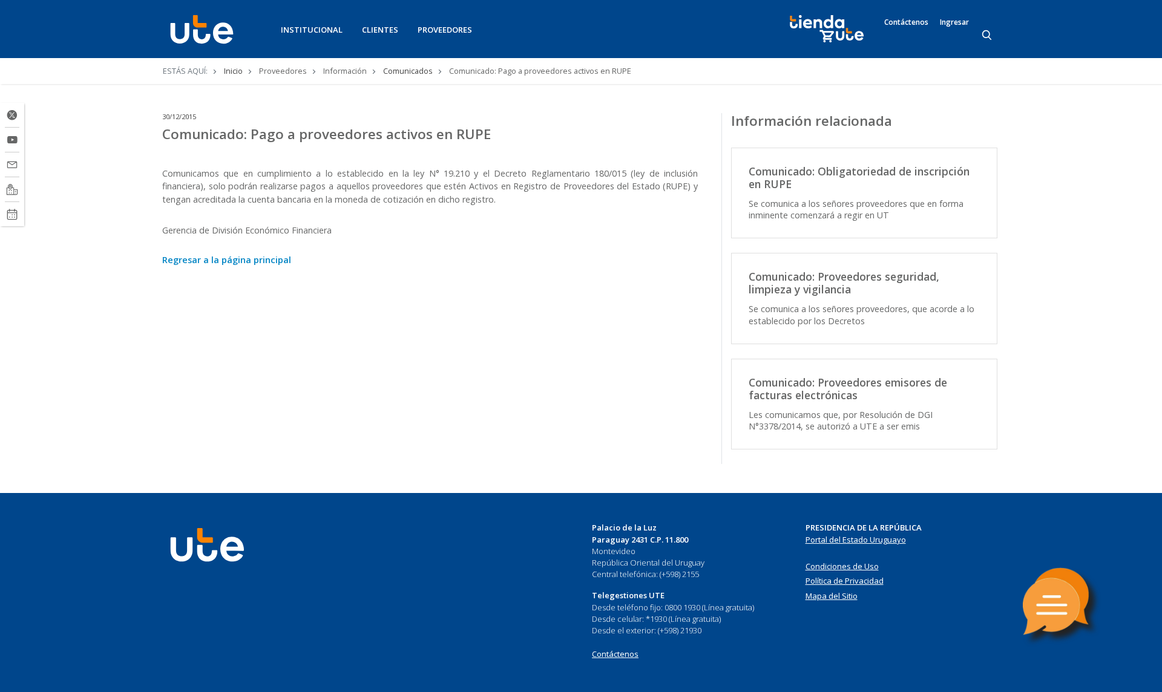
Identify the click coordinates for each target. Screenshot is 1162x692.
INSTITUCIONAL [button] (312, 29)
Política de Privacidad (845, 580)
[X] (12, 115)
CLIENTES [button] (380, 29)
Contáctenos (906, 22)
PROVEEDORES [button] (445, 29)
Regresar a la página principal (226, 260)
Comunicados (408, 70)
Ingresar (954, 22)
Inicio (233, 70)
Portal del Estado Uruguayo (856, 539)
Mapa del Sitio (832, 595)
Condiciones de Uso (842, 566)
